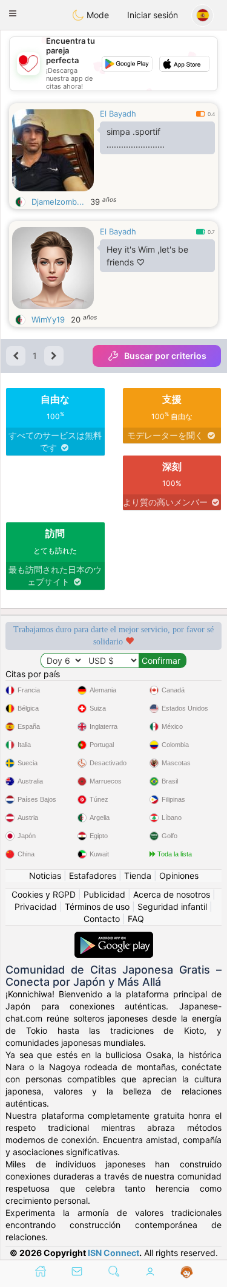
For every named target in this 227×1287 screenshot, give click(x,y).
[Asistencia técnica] (187, 1272)
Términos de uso (97, 906)
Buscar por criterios (165, 355)
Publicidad (104, 894)
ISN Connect (113, 1253)
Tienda (137, 875)
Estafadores (92, 875)
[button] (12, 13)
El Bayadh (118, 113)
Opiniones (179, 875)
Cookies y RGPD (44, 894)
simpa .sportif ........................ (136, 137)
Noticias (45, 875)
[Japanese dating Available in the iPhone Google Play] (113, 937)
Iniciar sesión (152, 15)
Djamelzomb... (57, 202)
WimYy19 (48, 319)
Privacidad (36, 906)
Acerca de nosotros (171, 894)
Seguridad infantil (172, 906)
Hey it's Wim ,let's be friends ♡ (147, 255)
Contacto (102, 918)
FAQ (136, 918)
